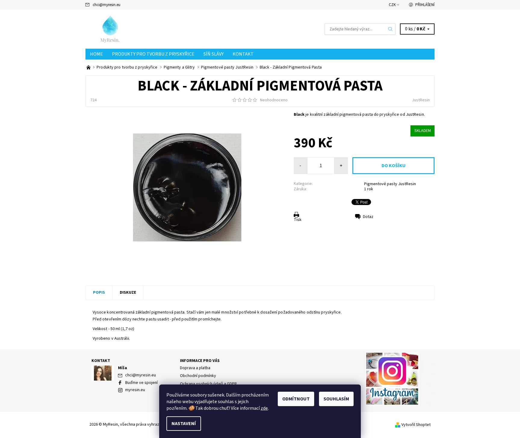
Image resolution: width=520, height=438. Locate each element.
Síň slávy (213, 54)
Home (96, 54)
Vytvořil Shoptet (416, 425)
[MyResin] (127, 29)
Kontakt (243, 54)
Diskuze (128, 292)
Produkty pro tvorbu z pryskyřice (153, 54)
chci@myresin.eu (106, 5)
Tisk (298, 220)
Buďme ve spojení (141, 383)
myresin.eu (135, 390)
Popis (99, 292)
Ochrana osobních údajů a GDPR (208, 384)
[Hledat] (390, 29)
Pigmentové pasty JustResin (390, 184)
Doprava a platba (195, 368)
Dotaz (368, 217)
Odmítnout (296, 399)
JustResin (421, 100)
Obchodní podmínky (198, 376)
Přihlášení (425, 5)
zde (264, 408)
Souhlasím (336, 399)
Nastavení (184, 423)
